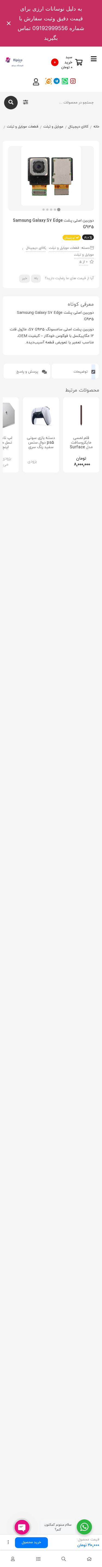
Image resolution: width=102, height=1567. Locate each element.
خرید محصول (31, 1542)
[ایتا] (48, 81)
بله (36, 278)
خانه (96, 126)
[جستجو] (11, 102)
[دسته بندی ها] (38, 1559)
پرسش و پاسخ (28, 371)
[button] (43, 210)
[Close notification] (8, 23)
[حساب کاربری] (13, 1559)
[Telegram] (57, 81)
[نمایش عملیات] (8, 1542)
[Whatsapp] (65, 81)
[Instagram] (73, 81)
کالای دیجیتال (78, 126)
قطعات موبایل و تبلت (22, 126)
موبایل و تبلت (53, 126)
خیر (24, 278)
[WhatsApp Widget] (84, 1527)
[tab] (75, 371)
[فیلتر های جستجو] (25, 102)
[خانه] (89, 1559)
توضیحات (81, 371)
